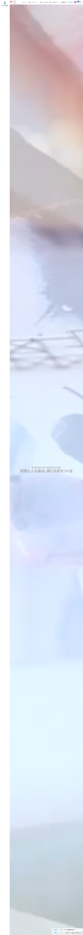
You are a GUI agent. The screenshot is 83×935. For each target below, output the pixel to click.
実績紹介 (29, 2)
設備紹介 (41, 2)
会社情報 (50, 2)
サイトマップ (79, 2)
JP (78, 1)
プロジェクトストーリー (35, 2)
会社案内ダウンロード (55, 2)
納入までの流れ (46, 2)
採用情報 (63, 2)
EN (80, 1)
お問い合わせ (71, 2)
